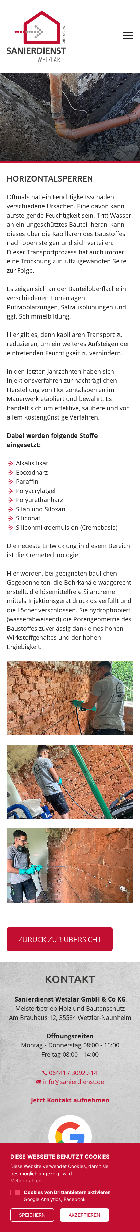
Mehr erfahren (25, 1180)
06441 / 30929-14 (72, 1072)
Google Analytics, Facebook (67, 1195)
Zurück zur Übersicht (59, 939)
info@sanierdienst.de (72, 1082)
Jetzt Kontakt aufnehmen (70, 1100)
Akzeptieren (84, 1215)
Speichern (32, 1215)
